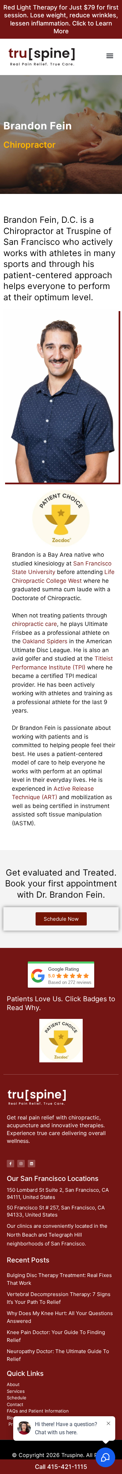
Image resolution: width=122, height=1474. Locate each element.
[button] (109, 55)
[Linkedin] (31, 1163)
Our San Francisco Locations (53, 1178)
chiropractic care (34, 624)
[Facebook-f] (10, 1163)
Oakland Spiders (44, 641)
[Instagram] (21, 1163)
